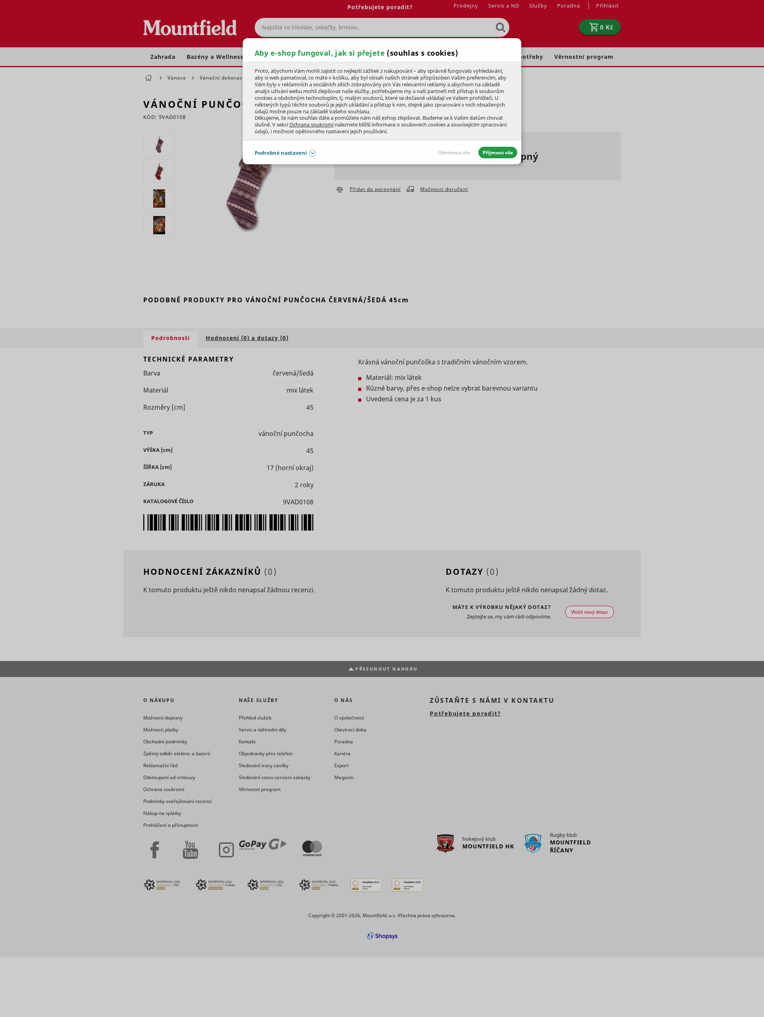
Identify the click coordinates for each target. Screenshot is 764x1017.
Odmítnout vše (454, 152)
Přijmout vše (498, 152)
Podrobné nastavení (281, 152)
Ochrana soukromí (311, 124)
